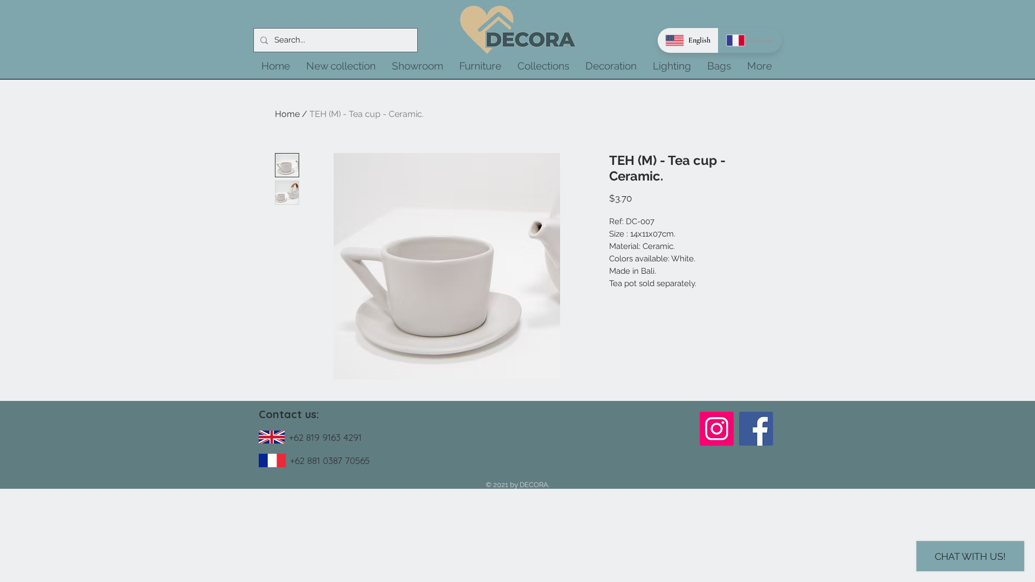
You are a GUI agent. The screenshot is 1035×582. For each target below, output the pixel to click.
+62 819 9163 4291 (325, 437)
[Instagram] (717, 429)
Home (287, 114)
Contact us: (289, 414)
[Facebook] (756, 429)
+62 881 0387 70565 (330, 460)
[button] (341, 66)
